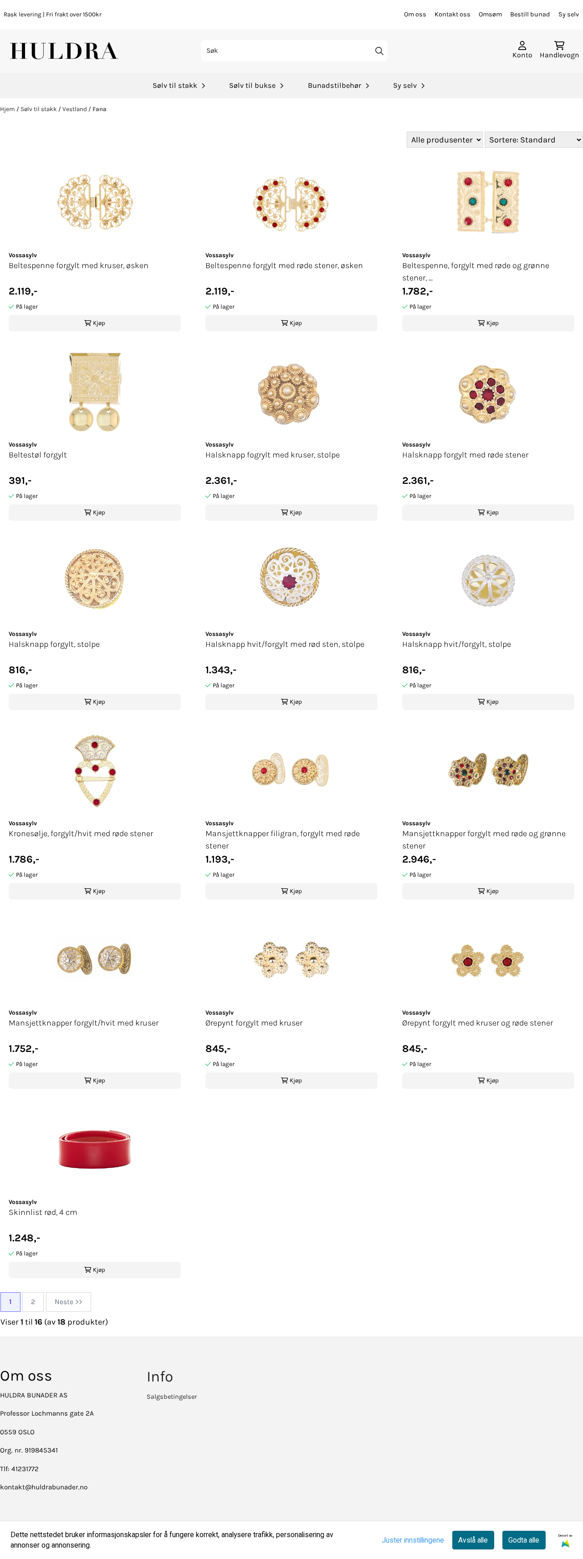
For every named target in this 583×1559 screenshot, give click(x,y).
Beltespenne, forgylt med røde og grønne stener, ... (475, 271)
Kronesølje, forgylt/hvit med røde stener (81, 833)
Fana (99, 109)
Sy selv (568, 14)
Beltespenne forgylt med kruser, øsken (78, 265)
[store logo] (65, 51)
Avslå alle (473, 1540)
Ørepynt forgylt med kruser (253, 1023)
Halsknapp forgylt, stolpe (54, 644)
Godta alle (523, 1540)
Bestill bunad (530, 14)
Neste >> (68, 1302)
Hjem (8, 109)
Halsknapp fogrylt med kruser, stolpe (272, 455)
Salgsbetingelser (172, 1397)
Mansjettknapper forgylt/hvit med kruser (84, 1023)
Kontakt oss (452, 14)
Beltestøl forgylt (38, 455)
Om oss (415, 14)
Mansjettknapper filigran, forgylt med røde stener (282, 839)
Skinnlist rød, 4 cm (43, 1212)
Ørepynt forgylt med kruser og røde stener (477, 1023)
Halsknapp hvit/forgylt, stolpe (456, 644)
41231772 (25, 1469)
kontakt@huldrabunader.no (43, 1487)
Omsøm (490, 14)
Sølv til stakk (39, 109)
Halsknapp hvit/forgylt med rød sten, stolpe (284, 644)
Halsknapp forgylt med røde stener (465, 455)
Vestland (75, 109)
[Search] (379, 51)
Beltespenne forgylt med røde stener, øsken (284, 265)
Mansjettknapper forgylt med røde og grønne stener (484, 839)
